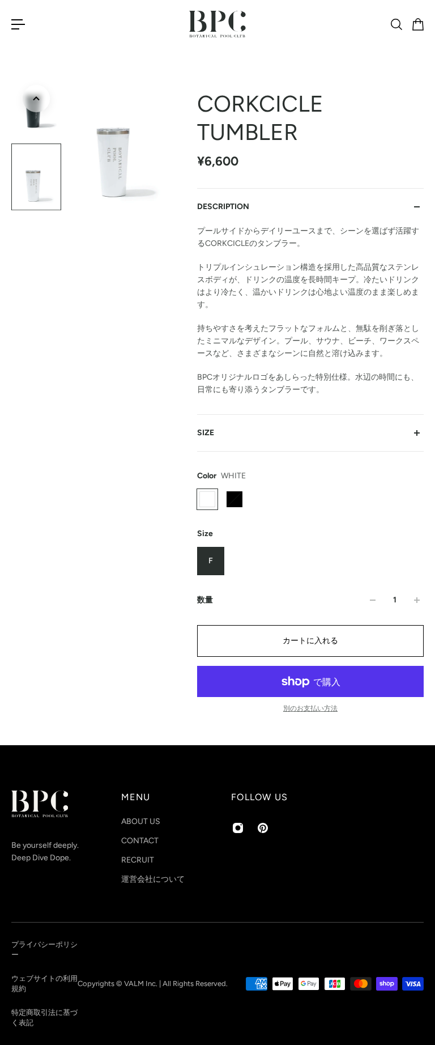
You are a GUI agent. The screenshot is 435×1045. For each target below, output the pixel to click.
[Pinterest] (262, 827)
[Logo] (217, 24)
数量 (205, 600)
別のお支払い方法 (310, 708)
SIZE (205, 432)
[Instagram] (237, 827)
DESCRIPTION (223, 206)
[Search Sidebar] (396, 24)
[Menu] (18, 24)
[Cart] (417, 24)
